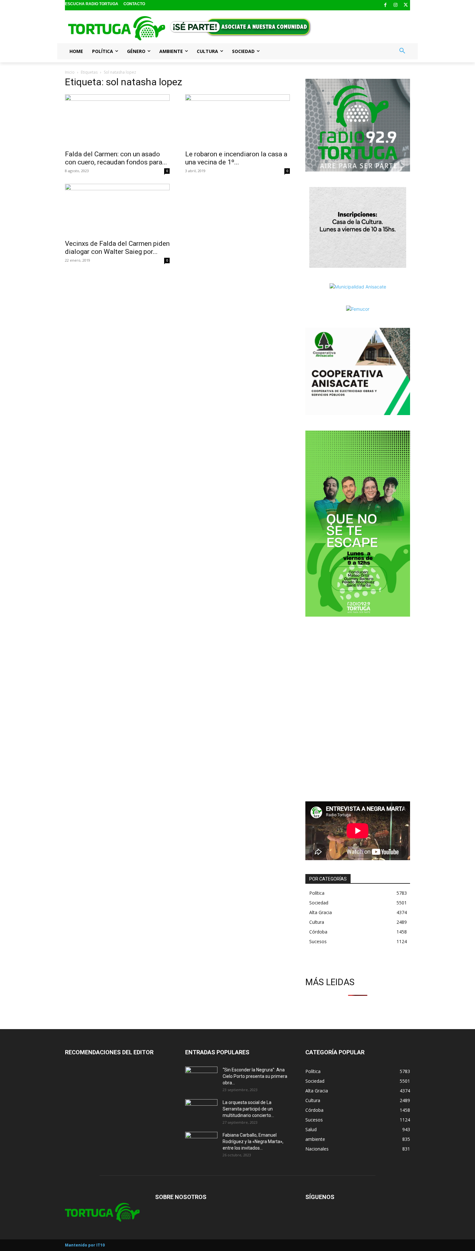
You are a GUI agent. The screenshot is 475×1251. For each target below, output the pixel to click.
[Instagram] (395, 5)
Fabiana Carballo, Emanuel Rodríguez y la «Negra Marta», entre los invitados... (253, 1141)
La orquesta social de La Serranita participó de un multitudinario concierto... (248, 1109)
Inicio (70, 72)
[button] (402, 51)
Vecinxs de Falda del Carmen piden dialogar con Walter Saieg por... (117, 247)
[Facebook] (385, 5)
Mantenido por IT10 (85, 1245)
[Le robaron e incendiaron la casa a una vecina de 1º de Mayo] (237, 120)
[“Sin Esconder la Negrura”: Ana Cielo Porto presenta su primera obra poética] (201, 1078)
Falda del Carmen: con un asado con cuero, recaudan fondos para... (116, 158)
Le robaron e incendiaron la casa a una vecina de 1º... (236, 158)
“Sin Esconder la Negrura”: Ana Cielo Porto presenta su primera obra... (255, 1076)
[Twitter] (405, 5)
